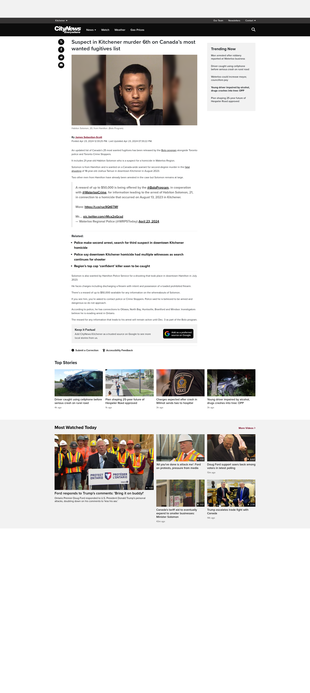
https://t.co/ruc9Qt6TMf (101, 207)
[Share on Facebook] (61, 50)
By (87, 137)
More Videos (246, 428)
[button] (249, 20)
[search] (253, 30)
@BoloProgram (158, 188)
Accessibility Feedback (119, 350)
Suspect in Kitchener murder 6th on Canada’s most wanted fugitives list (133, 45)
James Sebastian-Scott (88, 137)
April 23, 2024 (149, 221)
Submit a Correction (86, 350)
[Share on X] (61, 42)
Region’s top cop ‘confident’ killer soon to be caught (112, 266)
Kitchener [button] (60, 20)
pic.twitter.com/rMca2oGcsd (103, 217)
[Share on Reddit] (61, 57)
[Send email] (61, 65)
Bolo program (168, 150)
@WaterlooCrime (94, 192)
